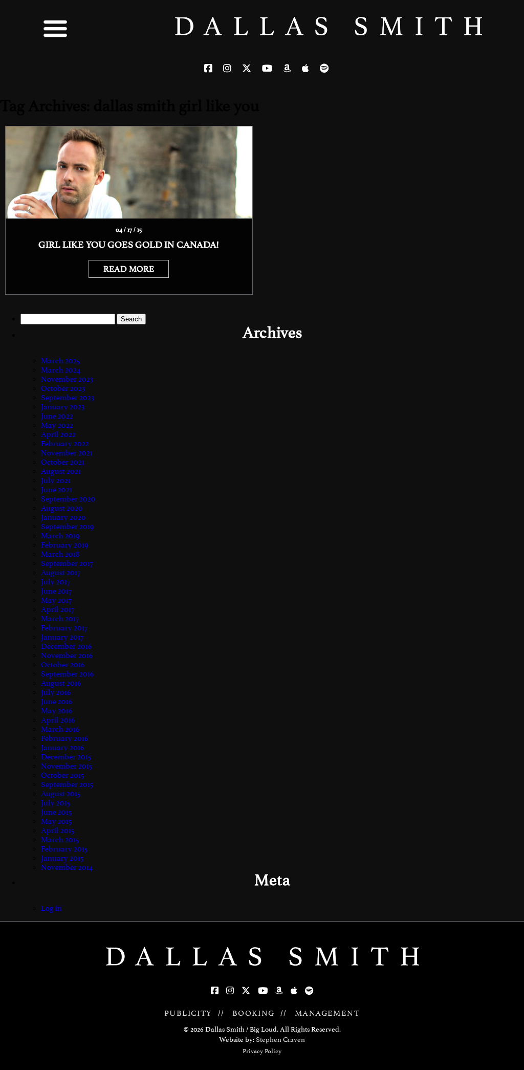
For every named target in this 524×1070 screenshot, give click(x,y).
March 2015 (60, 839)
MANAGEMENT (327, 1013)
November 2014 (67, 867)
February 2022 (65, 443)
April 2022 (58, 434)
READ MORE (128, 269)
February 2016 (65, 738)
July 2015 (56, 802)
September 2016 (67, 674)
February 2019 (65, 545)
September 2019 (67, 526)
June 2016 (57, 701)
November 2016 (67, 655)
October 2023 (63, 388)
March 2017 (60, 618)
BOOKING (253, 1013)
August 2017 (60, 572)
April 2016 (58, 720)
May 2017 (56, 600)
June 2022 (57, 416)
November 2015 (67, 766)
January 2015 (62, 858)
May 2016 (57, 710)
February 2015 (64, 849)
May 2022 (57, 425)
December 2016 (66, 646)
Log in (51, 908)
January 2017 (62, 637)
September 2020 (68, 499)
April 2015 (58, 830)
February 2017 (64, 627)
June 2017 (56, 591)
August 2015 (61, 793)
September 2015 (67, 784)
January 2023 (63, 406)
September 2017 (67, 563)
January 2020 (63, 517)
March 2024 (61, 370)
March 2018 (60, 554)
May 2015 (56, 821)
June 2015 (56, 812)
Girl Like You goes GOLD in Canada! (128, 244)
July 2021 (56, 480)
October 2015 (62, 775)
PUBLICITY (188, 1013)
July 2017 (55, 581)
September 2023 (68, 397)
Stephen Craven (280, 1039)
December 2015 (66, 756)
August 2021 (61, 471)
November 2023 (67, 379)
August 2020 (62, 508)
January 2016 (62, 747)
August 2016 (61, 683)
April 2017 (57, 609)
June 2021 (56, 489)
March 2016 (60, 729)
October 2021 (62, 462)
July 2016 (56, 692)
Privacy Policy (262, 1051)
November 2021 (67, 452)
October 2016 (63, 664)
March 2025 (60, 360)
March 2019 (60, 535)
